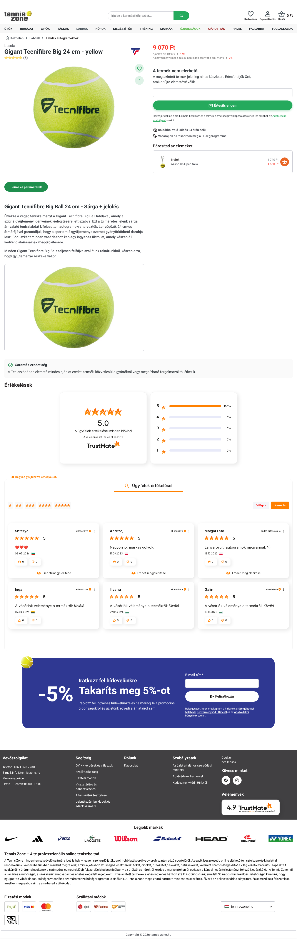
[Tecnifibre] (135, 51)
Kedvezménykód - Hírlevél (212, 712)
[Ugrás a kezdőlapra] (18, 16)
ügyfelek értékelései (103, 431)
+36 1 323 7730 (29, 3)
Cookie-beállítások (226, 760)
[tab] (26, 187)
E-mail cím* (194, 675)
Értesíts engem (225, 105)
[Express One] (118, 906)
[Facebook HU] (226, 780)
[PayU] (11, 906)
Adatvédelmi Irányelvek (188, 776)
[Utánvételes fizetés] (11, 920)
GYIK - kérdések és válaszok (94, 765)
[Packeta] (101, 906)
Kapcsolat (131, 765)
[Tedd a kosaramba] (284, 161)
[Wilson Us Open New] (163, 161)
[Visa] (29, 906)
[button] (12, 477)
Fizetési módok (86, 778)
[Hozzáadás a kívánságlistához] (139, 68)
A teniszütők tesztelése (91, 795)
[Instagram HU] (237, 780)
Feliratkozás (225, 696)
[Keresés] (181, 15)
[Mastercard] (46, 906)
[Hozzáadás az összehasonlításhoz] (139, 80)
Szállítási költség (87, 771)
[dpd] (84, 906)
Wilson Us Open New (184, 164)
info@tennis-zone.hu (26, 772)
